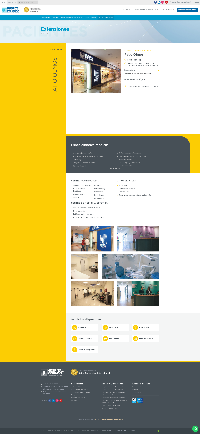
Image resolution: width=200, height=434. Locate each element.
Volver (45, 33)
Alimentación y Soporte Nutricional (88, 156)
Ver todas (115, 168)
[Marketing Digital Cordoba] (158, 430)
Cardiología (77, 160)
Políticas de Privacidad (126, 430)
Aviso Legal (111, 430)
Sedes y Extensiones (112, 384)
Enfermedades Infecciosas (130, 153)
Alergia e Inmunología (82, 153)
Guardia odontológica (134, 80)
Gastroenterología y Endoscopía (132, 156)
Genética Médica (125, 160)
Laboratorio (129, 70)
